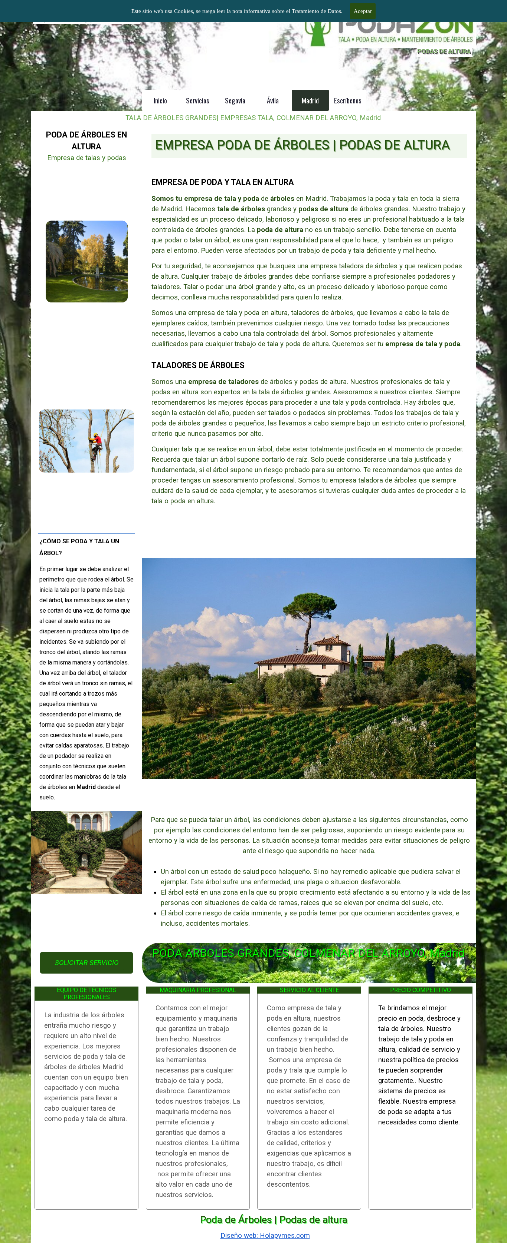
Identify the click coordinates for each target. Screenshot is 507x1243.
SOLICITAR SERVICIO (86, 963)
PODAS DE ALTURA (444, 51)
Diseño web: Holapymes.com (265, 1236)
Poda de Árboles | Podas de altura (273, 1220)
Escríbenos (348, 100)
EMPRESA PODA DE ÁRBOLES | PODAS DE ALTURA (302, 144)
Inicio (160, 100)
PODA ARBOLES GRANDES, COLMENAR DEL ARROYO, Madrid (308, 953)
